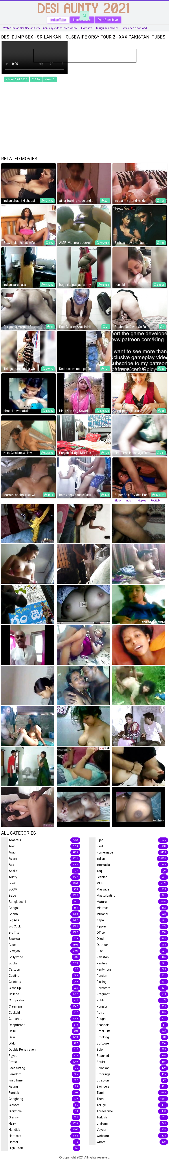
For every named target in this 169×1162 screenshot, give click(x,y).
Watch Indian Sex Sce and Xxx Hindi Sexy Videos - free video (40, 28)
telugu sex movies (107, 28)
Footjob (155, 500)
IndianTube (58, 20)
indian (129, 500)
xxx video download (135, 28)
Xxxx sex (86, 28)
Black (117, 500)
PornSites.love (108, 20)
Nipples (142, 500)
